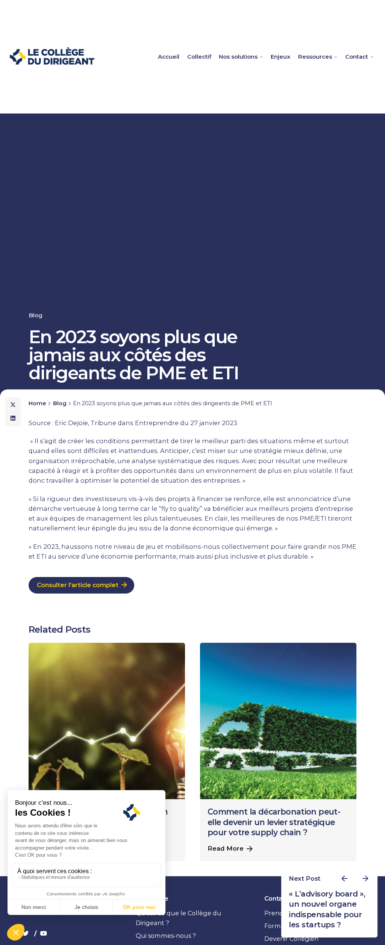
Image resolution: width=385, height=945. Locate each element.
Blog (35, 315)
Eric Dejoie (71, 423)
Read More (226, 848)
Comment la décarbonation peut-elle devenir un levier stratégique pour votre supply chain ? (274, 822)
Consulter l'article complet (77, 585)
